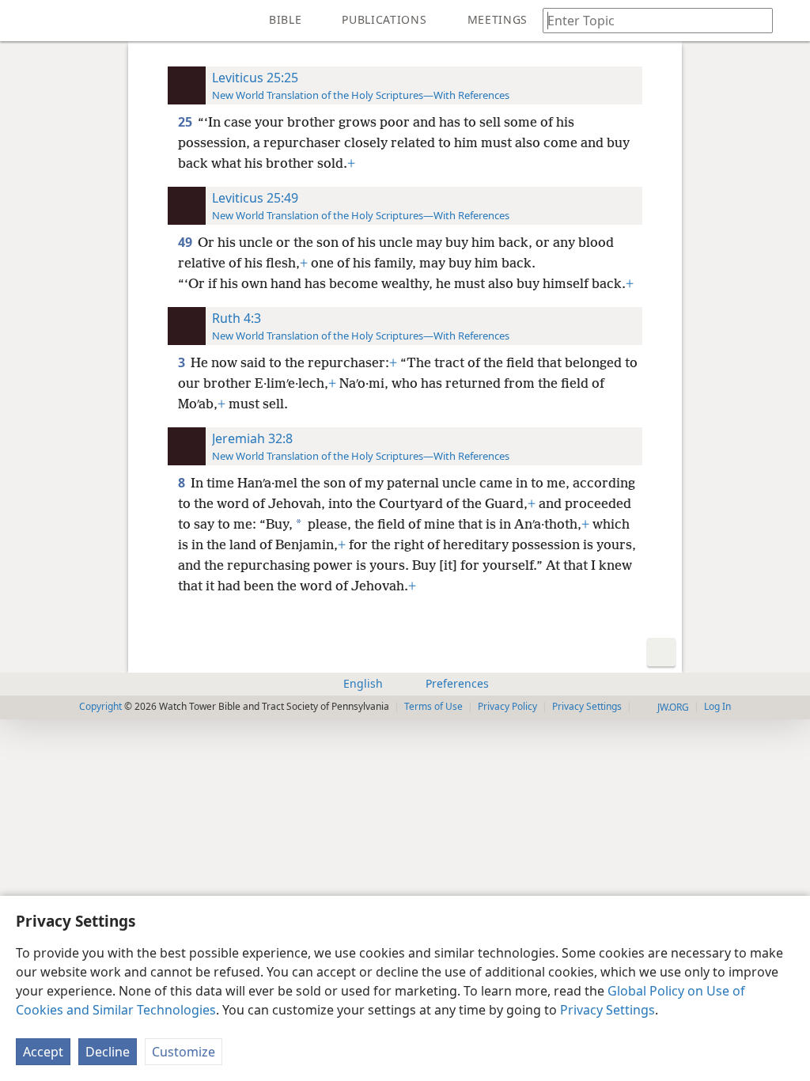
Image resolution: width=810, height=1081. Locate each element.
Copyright (100, 706)
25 (186, 122)
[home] (23, 20)
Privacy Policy (507, 706)
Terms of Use (433, 706)
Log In (717, 706)
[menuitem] (23, 20)
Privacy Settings (607, 1009)
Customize (183, 1051)
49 (186, 242)
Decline (107, 1051)
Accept (43, 1051)
